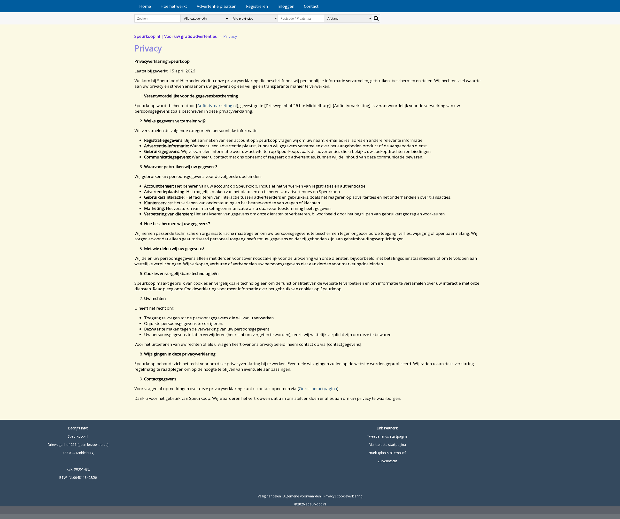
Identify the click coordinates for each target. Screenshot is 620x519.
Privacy (328, 496)
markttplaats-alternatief (387, 452)
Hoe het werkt (174, 6)
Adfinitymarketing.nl (217, 105)
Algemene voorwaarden (302, 496)
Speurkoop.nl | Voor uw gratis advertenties (175, 36)
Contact (311, 6)
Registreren (257, 6)
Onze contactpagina (318, 388)
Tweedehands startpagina (387, 436)
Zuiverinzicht (387, 461)
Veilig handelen (269, 496)
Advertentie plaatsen (216, 6)
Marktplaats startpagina (387, 444)
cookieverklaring (349, 496)
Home (145, 6)
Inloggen (286, 6)
